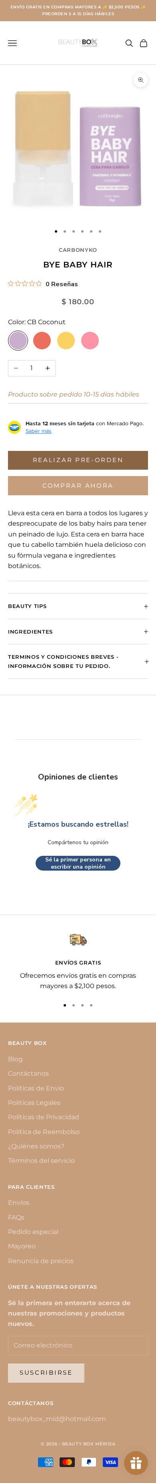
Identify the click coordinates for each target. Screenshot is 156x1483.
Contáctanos (28, 1073)
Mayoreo (22, 1246)
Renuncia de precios (41, 1261)
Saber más (39, 431)
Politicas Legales (34, 1102)
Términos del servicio (41, 1160)
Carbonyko (78, 250)
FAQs (16, 1217)
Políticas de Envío (36, 1088)
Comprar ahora (78, 485)
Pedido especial (33, 1232)
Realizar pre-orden (78, 460)
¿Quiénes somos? (36, 1146)
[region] (78, 961)
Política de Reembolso (44, 1132)
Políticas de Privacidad (43, 1117)
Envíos (18, 1202)
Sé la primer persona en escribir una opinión (78, 863)
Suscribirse (46, 1372)
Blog (15, 1059)
